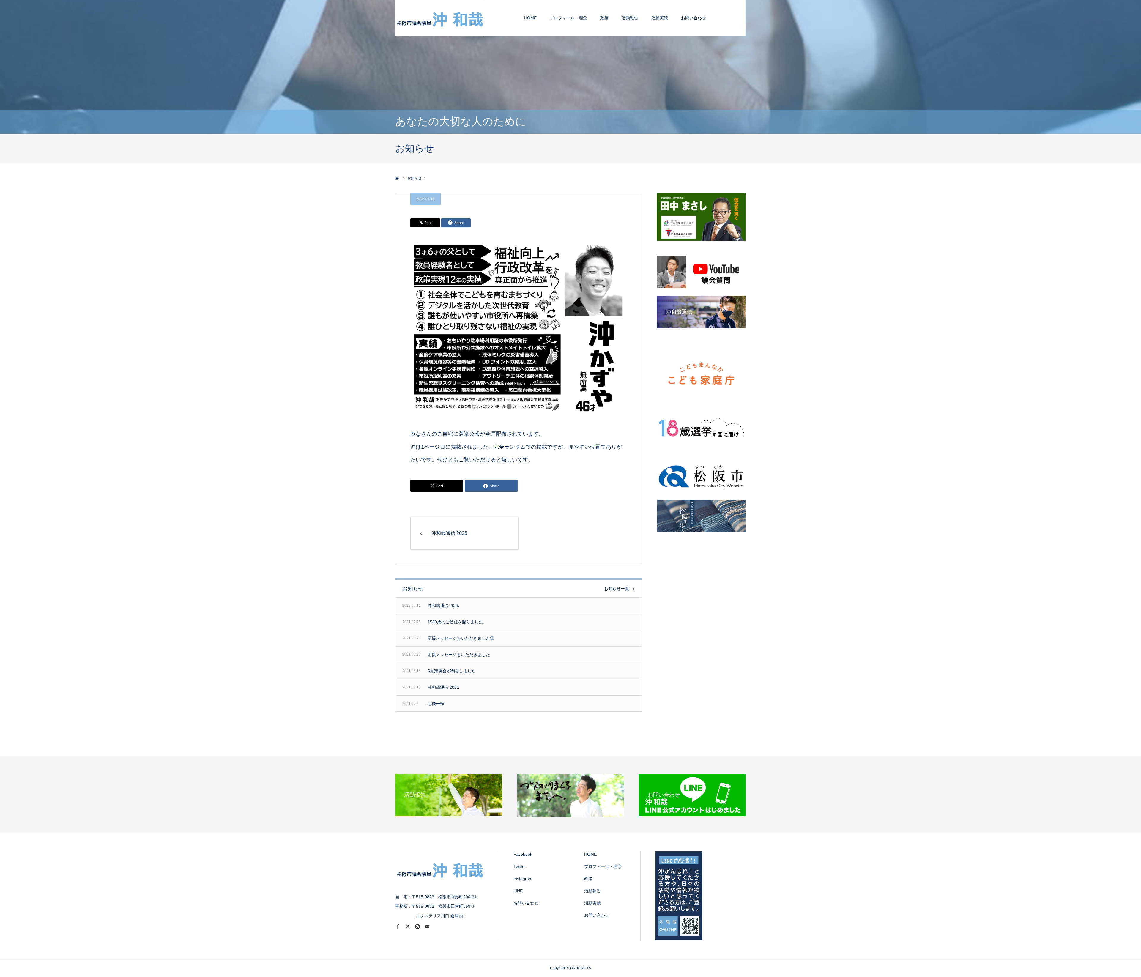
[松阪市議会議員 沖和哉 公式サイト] (439, 17)
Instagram (522, 878)
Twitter (519, 866)
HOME (530, 17)
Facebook (522, 854)
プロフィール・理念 (568, 17)
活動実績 (659, 17)
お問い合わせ (693, 17)
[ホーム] (397, 178)
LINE (518, 890)
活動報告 (630, 17)
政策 (604, 17)
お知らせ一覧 (616, 589)
